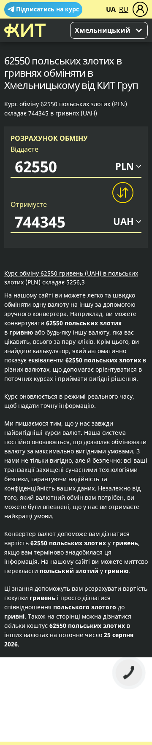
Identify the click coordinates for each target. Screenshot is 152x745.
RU (123, 9)
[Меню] (140, 9)
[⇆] (122, 192)
